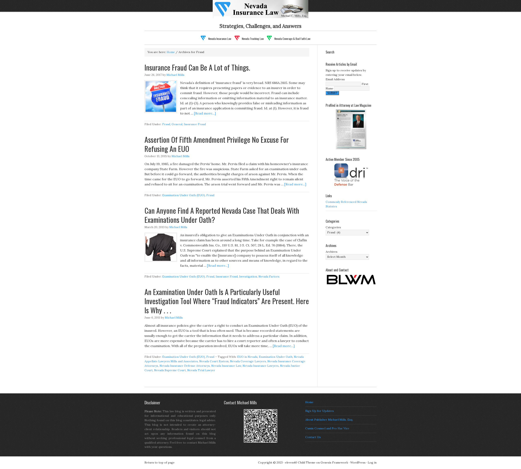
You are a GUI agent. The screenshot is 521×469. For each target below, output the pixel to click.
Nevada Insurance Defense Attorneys (185, 366)
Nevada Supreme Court (170, 370)
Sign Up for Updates (319, 411)
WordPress (358, 462)
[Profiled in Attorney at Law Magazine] (351, 129)
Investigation (248, 276)
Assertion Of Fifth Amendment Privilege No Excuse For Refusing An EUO (216, 144)
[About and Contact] (351, 279)
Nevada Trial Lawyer (201, 370)
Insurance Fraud (195, 124)
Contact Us (313, 437)
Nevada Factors (268, 276)
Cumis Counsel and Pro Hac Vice (327, 428)
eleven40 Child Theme (300, 462)
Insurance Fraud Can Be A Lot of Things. (197, 67)
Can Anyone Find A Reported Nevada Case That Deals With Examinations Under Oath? (221, 215)
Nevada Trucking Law (253, 38)
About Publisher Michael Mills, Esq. (329, 419)
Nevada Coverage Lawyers (248, 361)
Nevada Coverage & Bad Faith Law (292, 38)
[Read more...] (205, 113)
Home (309, 402)
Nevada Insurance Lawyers (261, 366)
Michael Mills (175, 75)
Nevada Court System (214, 361)
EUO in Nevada (247, 357)
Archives (331, 252)
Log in (372, 462)
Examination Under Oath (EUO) (183, 195)
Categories (333, 227)
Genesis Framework (334, 462)
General (177, 124)
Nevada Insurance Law (267, 11)
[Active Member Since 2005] (351, 174)
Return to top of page (159, 462)
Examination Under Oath (275, 357)
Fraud (166, 124)
